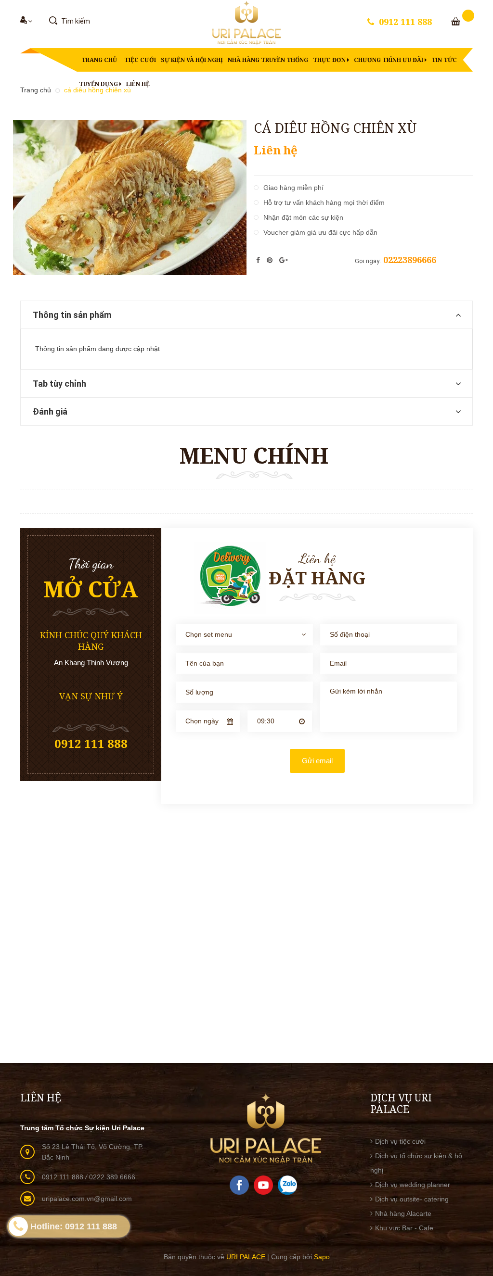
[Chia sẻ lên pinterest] (270, 260)
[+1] (283, 260)
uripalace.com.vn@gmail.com (87, 1198)
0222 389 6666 (112, 1177)
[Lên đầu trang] (474, 1168)
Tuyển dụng (99, 84)
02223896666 (409, 259)
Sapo (322, 1257)
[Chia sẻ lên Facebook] (259, 260)
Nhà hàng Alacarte (403, 1213)
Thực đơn (330, 60)
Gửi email (317, 761)
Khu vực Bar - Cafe (404, 1228)
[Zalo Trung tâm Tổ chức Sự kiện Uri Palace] (287, 1184)
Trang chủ (99, 60)
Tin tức (444, 60)
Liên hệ (138, 84)
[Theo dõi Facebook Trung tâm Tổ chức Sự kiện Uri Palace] (239, 1184)
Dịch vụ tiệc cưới (400, 1141)
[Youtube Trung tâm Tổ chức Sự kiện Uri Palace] (263, 1184)
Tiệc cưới (140, 60)
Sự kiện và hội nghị (192, 60)
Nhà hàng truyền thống (268, 60)
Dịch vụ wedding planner (412, 1184)
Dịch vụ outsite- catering (412, 1199)
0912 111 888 (405, 21)
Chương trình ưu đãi (389, 60)
